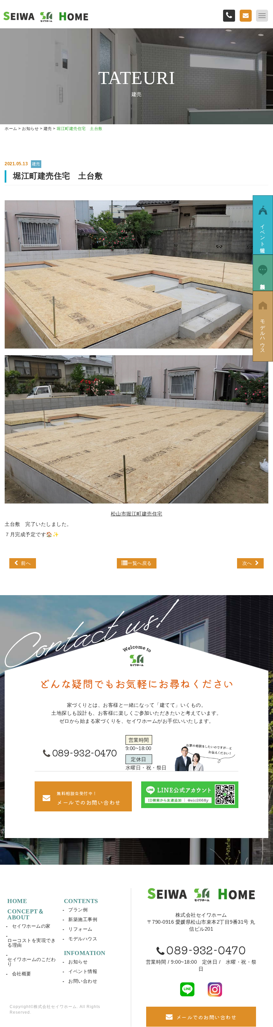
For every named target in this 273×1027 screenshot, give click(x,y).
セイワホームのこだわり (31, 961)
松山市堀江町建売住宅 (136, 513)
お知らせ (78, 961)
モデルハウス (82, 938)
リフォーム (80, 929)
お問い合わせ (82, 981)
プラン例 (78, 909)
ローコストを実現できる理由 (31, 942)
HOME (17, 901)
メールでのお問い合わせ (206, 1017)
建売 (36, 164)
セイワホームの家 (31, 926)
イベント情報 (82, 971)
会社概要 (21, 973)
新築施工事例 (82, 919)
